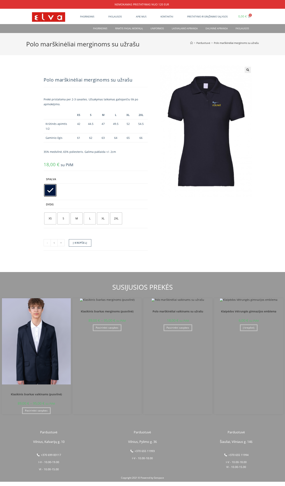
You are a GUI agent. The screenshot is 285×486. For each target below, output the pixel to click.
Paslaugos (115, 16)
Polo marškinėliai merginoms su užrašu (236, 43)
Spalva (51, 179)
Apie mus (141, 16)
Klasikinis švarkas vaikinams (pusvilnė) (36, 394)
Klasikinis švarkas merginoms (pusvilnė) (107, 311)
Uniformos (157, 28)
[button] (248, 70)
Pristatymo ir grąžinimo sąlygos (207, 16)
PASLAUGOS (242, 28)
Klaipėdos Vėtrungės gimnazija (36, 389)
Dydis (50, 204)
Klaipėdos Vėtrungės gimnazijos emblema (248, 311)
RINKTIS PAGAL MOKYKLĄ (129, 28)
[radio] (50, 190)
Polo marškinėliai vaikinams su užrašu (178, 311)
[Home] (191, 43)
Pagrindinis (87, 16)
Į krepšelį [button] (249, 327)
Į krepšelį (80, 242)
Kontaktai (167, 16)
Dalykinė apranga (217, 28)
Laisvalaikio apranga (185, 28)
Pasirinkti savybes (36, 410)
